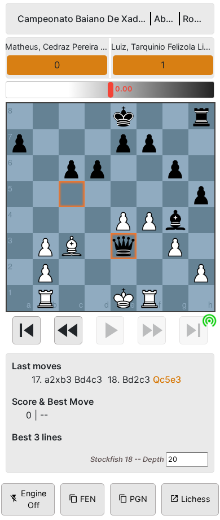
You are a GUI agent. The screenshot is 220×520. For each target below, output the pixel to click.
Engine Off (28, 499)
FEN (82, 499)
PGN (132, 499)
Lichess (190, 499)
